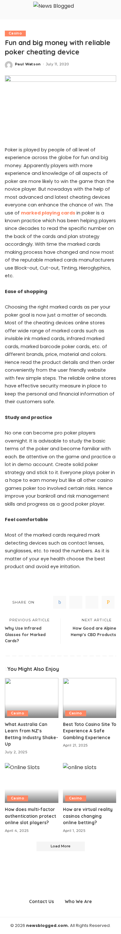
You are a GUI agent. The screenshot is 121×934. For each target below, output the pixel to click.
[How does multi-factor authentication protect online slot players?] (31, 783)
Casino (15, 33)
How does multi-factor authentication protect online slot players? (30, 815)
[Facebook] (59, 602)
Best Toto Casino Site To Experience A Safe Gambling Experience (89, 730)
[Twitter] (75, 602)
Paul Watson (28, 64)
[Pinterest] (92, 602)
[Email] (108, 602)
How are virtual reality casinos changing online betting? (88, 815)
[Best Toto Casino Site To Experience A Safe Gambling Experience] (89, 698)
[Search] (112, 9)
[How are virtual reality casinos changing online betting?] (89, 783)
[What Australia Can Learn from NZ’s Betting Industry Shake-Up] (31, 698)
